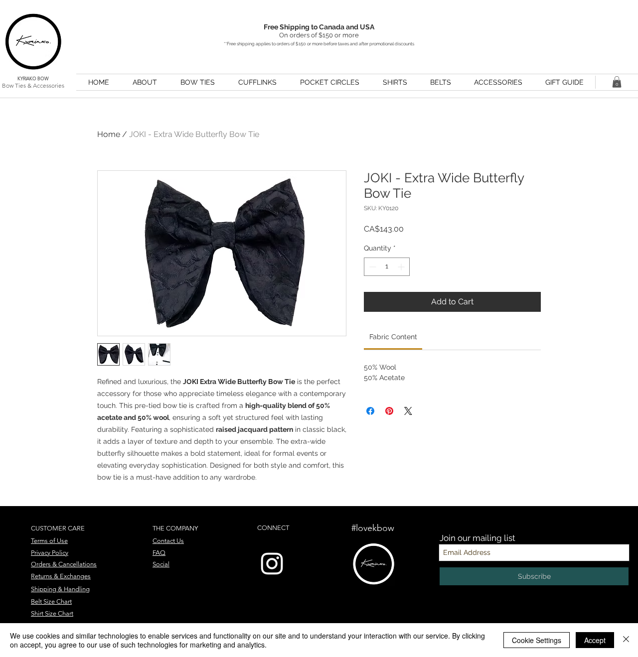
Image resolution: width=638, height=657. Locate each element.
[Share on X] (408, 411)
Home (108, 134)
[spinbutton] (387, 266)
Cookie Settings (536, 640)
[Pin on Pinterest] (389, 411)
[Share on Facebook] (370, 411)
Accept (595, 640)
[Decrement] (371, 266)
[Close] (626, 640)
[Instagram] (272, 563)
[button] (617, 82)
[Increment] (402, 266)
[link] (393, 337)
